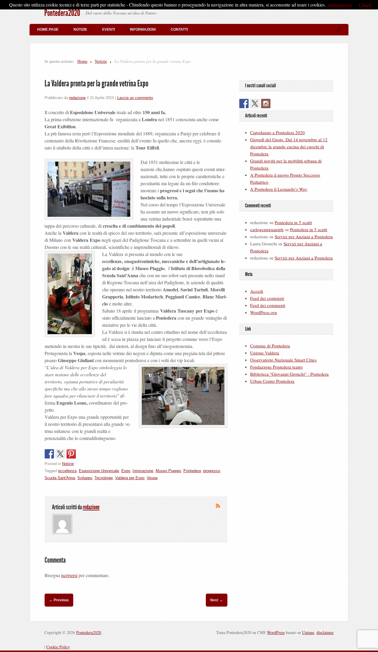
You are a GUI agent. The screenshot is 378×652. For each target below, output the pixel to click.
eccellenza (67, 471)
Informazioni (143, 29)
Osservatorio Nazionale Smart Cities (283, 360)
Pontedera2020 (62, 13)
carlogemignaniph (267, 229)
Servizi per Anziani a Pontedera (304, 236)
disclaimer (325, 632)
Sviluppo (84, 478)
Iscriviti (218, 506)
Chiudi (365, 4)
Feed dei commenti (267, 305)
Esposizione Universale (99, 471)
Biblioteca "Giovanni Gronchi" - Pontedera (289, 374)
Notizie (80, 29)
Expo (125, 471)
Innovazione (143, 471)
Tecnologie (103, 478)
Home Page (47, 29)
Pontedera (192, 471)
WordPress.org (263, 312)
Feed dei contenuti (267, 298)
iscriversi (69, 575)
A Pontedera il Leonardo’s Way (278, 189)
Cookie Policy (58, 647)
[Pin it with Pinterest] (71, 454)
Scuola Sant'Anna (60, 478)
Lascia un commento (135, 98)
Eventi (108, 29)
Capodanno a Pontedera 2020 (277, 132)
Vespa (152, 478)
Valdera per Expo (129, 478)
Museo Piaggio (168, 471)
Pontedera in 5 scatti (293, 222)
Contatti (179, 29)
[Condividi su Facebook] (49, 454)
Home (82, 61)
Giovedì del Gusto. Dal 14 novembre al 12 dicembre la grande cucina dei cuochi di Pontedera (289, 147)
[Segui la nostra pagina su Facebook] (244, 103)
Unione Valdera (264, 353)
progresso (211, 471)
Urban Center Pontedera (272, 381)
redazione (77, 98)
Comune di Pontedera (270, 346)
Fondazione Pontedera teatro (276, 367)
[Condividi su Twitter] (60, 454)
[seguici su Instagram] (266, 103)
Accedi (256, 291)
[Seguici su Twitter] (255, 103)
